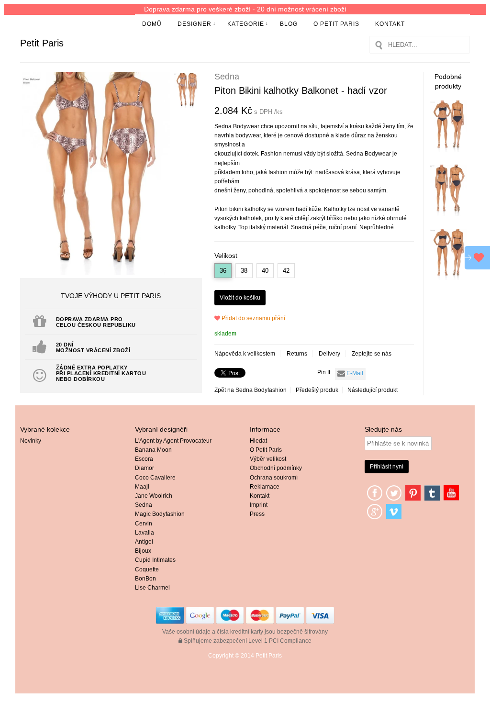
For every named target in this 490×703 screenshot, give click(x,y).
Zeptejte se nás (371, 353)
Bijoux (143, 550)
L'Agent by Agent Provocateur (173, 440)
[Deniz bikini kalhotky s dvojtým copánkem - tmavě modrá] (449, 278)
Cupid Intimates (155, 560)
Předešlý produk (317, 390)
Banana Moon (153, 449)
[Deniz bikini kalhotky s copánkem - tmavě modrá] (449, 214)
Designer (195, 24)
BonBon (145, 578)
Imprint (258, 505)
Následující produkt (372, 390)
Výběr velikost (268, 459)
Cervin (143, 523)
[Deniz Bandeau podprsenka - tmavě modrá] (449, 150)
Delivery (329, 353)
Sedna (143, 505)
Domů (152, 24)
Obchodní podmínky (276, 468)
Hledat (258, 440)
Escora (144, 459)
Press (257, 514)
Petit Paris (42, 43)
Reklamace (264, 486)
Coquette (147, 569)
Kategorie (245, 24)
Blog (289, 24)
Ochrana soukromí (274, 477)
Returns (297, 353)
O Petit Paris (336, 24)
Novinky (30, 440)
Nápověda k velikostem (244, 353)
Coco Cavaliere (155, 477)
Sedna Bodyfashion (261, 390)
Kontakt (390, 24)
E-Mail (354, 373)
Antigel (144, 541)
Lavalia (144, 532)
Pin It (323, 372)
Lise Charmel (152, 587)
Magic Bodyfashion (160, 514)
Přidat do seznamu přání (252, 318)
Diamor (144, 468)
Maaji (142, 486)
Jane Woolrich (153, 495)
